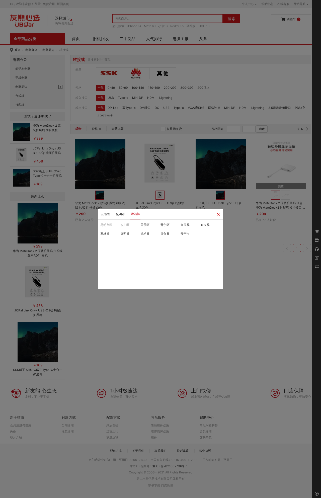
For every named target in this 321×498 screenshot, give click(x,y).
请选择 (135, 214)
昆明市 (120, 214)
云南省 (105, 214)
